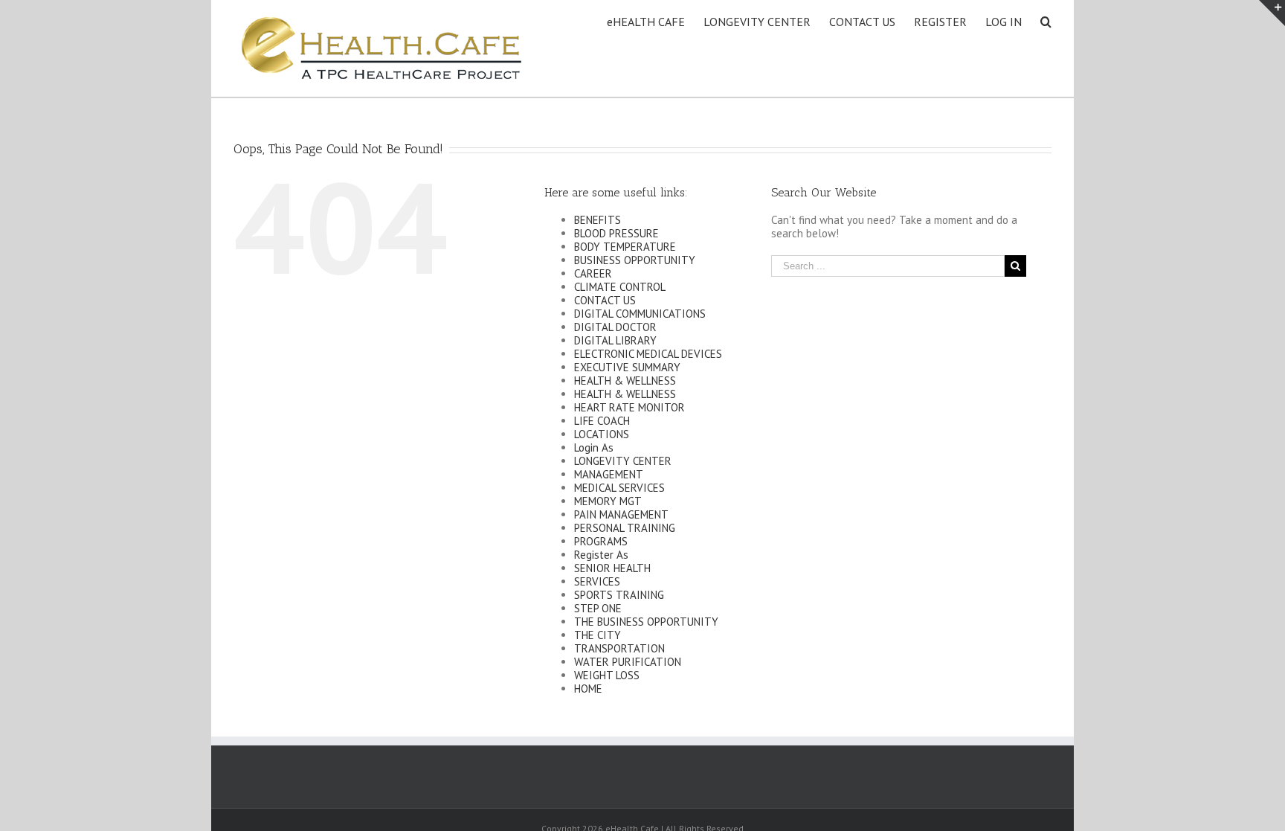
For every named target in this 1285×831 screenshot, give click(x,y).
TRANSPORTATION (619, 648)
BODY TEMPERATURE (625, 247)
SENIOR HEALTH (612, 568)
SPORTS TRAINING (619, 595)
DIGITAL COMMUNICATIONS (640, 314)
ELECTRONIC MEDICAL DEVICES (648, 354)
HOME (588, 688)
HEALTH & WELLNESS (625, 380)
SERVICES (597, 581)
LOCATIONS (601, 434)
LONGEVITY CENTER (623, 461)
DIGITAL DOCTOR (615, 327)
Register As (601, 555)
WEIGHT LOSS (607, 675)
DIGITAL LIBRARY (615, 340)
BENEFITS (597, 220)
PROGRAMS (601, 541)
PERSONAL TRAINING (624, 528)
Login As (593, 447)
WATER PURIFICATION (627, 662)
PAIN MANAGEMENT (621, 514)
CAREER (593, 273)
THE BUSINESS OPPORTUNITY (646, 622)
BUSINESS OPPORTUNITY (634, 260)
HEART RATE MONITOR (629, 407)
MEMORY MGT (608, 501)
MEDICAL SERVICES (619, 488)
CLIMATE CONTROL (620, 287)
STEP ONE (598, 608)
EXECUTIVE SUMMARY (627, 367)
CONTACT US (605, 300)
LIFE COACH (602, 421)
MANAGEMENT (608, 474)
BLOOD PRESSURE (616, 233)
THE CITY (597, 635)
